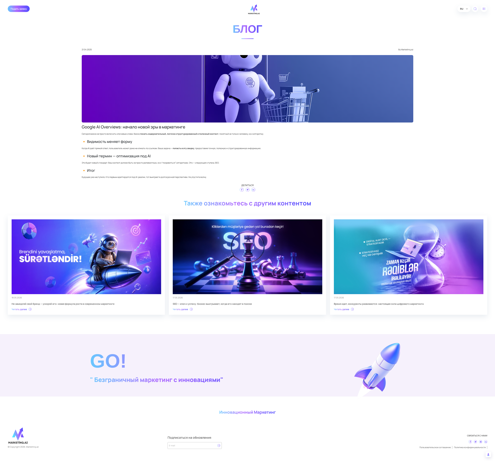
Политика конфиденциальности (470, 447)
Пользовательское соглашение (435, 447)
